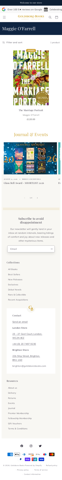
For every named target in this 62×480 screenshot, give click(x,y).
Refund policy (51, 465)
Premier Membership (18, 413)
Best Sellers (14, 274)
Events (11, 403)
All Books (12, 269)
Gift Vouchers (15, 423)
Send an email (20, 321)
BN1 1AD (17, 360)
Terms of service (41, 470)
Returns (12, 398)
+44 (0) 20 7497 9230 (24, 343)
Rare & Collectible (17, 294)
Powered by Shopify (33, 465)
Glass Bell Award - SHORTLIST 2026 (24, 182)
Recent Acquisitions (18, 299)
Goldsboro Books (18, 465)
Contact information (32, 474)
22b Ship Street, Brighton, (26, 356)
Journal (11, 408)
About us (12, 388)
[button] (4, 17)
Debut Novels (14, 289)
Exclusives (13, 284)
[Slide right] (37, 198)
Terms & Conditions (18, 428)
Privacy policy (23, 470)
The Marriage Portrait (31, 112)
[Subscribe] (51, 249)
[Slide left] (24, 198)
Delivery (12, 393)
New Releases (15, 279)
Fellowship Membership (20, 418)
